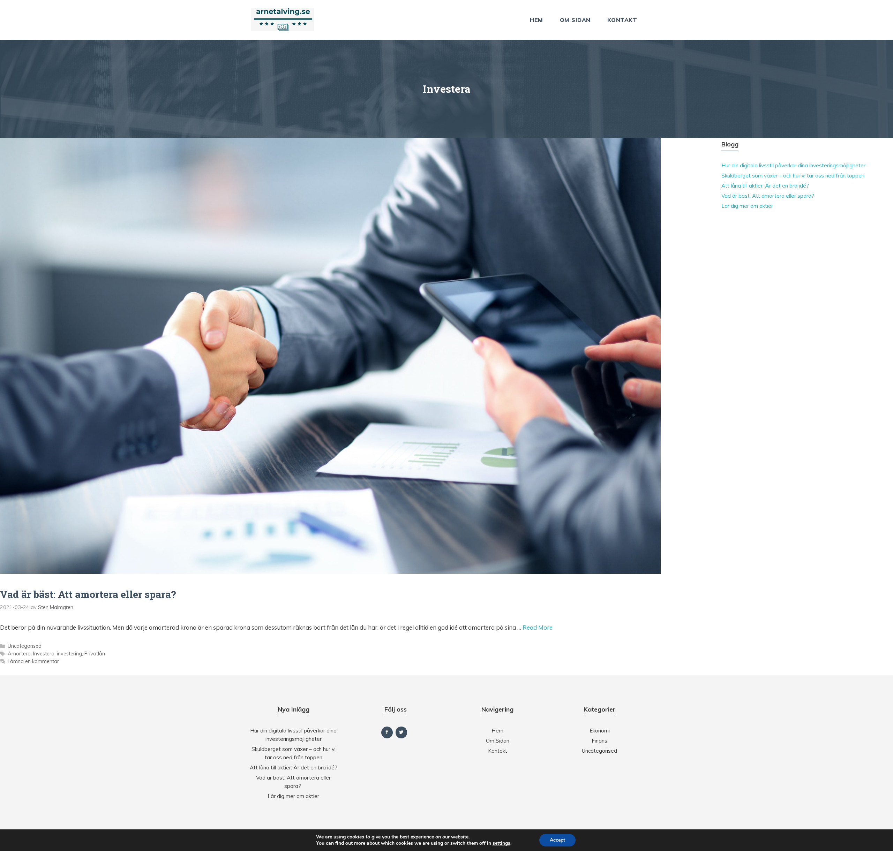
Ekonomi (600, 730)
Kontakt (622, 19)
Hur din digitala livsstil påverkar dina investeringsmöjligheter (793, 165)
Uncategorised (25, 646)
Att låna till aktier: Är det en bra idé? (765, 185)
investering (69, 653)
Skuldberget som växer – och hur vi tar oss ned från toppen (792, 175)
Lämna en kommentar (33, 661)
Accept (557, 840)
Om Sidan (575, 19)
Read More (538, 627)
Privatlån (94, 653)
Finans (599, 740)
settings (501, 843)
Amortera (19, 653)
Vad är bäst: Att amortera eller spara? (89, 594)
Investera (43, 653)
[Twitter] (401, 732)
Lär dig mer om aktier (747, 206)
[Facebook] (387, 732)
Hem (536, 19)
